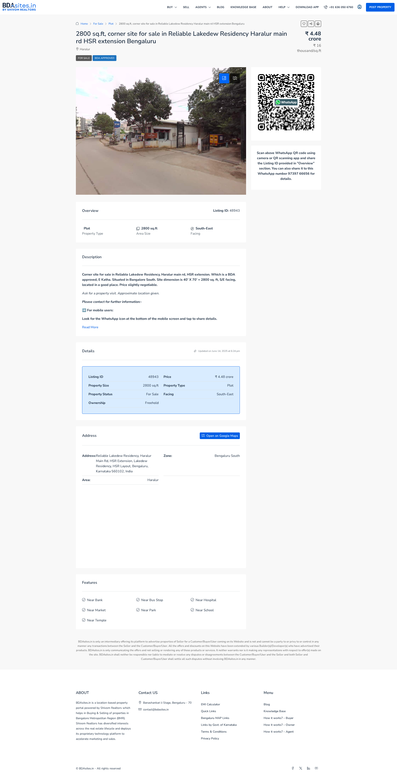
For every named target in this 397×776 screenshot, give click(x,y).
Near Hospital (206, 600)
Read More (90, 327)
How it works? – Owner (279, 725)
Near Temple (96, 620)
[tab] (224, 78)
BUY (170, 7)
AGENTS (201, 7)
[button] (304, 24)
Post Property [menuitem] (380, 7)
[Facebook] (293, 768)
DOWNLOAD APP (307, 7)
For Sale (98, 24)
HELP (282, 7)
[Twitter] (301, 768)
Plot (111, 24)
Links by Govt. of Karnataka (219, 725)
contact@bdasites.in (156, 710)
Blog (220, 7)
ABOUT (267, 7)
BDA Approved (104, 58)
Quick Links (208, 711)
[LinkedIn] (309, 768)
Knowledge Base (243, 7)
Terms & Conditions (214, 732)
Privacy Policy (210, 738)
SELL (186, 7)
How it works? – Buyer (278, 718)
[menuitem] (338, 7)
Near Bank (95, 600)
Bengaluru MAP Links (215, 718)
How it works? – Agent (279, 732)
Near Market (96, 610)
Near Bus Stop (152, 600)
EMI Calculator (210, 704)
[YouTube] (317, 768)
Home (84, 24)
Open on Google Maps (222, 436)
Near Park (148, 610)
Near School (205, 610)
